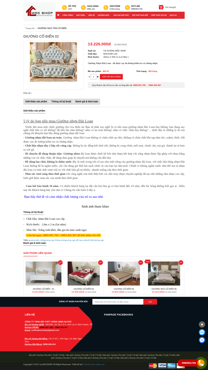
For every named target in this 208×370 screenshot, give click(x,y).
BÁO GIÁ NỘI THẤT (121, 15)
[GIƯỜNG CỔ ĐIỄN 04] (84, 273)
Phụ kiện (48, 355)
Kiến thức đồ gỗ (159, 15)
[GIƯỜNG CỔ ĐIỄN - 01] (43, 273)
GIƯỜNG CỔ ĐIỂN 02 (41, 36)
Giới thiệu (80, 15)
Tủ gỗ (55, 355)
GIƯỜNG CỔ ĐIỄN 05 (124, 289)
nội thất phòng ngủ (95, 240)
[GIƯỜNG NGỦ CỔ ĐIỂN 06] (164, 273)
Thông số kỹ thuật (61, 101)
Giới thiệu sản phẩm (36, 101)
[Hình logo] (39, 11)
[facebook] (202, 340)
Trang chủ (30, 28)
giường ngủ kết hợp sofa (76, 240)
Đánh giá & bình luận (87, 101)
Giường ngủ (104, 15)
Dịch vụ (173, 15)
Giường (40, 355)
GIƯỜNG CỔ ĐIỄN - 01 (43, 289)
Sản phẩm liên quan (37, 253)
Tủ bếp (61, 355)
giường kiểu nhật (36, 240)
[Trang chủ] (58, 15)
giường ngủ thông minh (54, 240)
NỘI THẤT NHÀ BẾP (140, 15)
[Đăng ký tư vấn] (202, 324)
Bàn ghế (32, 355)
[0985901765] (202, 332)
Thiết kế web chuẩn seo (93, 364)
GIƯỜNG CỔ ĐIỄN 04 (84, 289)
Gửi (150, 302)
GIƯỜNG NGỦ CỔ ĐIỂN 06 (164, 289)
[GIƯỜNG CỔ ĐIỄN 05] (124, 273)
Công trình (67, 15)
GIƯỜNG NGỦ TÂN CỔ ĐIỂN (52, 28)
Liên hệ (91, 15)
